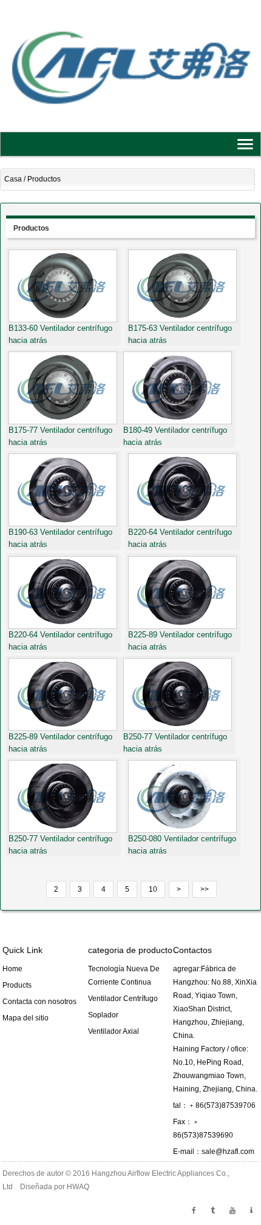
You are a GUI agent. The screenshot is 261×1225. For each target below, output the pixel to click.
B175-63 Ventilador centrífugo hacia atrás (180, 334)
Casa (13, 179)
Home (12, 969)
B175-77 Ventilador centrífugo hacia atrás (60, 436)
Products (17, 985)
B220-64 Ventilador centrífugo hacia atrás (180, 538)
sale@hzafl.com (228, 1151)
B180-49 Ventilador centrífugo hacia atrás (175, 436)
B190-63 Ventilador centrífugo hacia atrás (60, 538)
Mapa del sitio (25, 1018)
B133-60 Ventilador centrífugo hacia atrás (60, 334)
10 (153, 889)
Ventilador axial (113, 1031)
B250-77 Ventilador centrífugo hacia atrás (175, 742)
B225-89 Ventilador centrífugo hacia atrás (180, 640)
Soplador (103, 1015)
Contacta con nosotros (39, 1001)
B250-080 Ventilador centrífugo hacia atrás (182, 844)
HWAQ (78, 1187)
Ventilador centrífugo (123, 998)
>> (204, 889)
